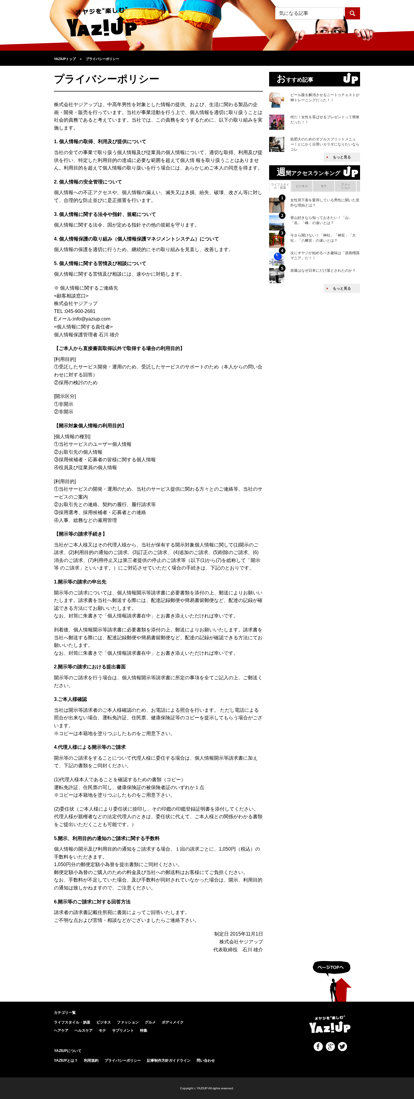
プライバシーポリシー (123, 1060)
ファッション (345, 186)
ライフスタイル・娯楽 (280, 186)
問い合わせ (206, 1060)
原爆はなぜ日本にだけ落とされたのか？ (323, 270)
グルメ (150, 1022)
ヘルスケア (84, 1030)
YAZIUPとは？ (66, 1060)
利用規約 (91, 1060)
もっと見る (342, 157)
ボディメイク (173, 1022)
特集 (143, 1030)
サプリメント (123, 1030)
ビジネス (302, 186)
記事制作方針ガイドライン (169, 1060)
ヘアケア (61, 1030)
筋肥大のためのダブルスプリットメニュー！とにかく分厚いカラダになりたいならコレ (324, 144)
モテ (324, 186)
